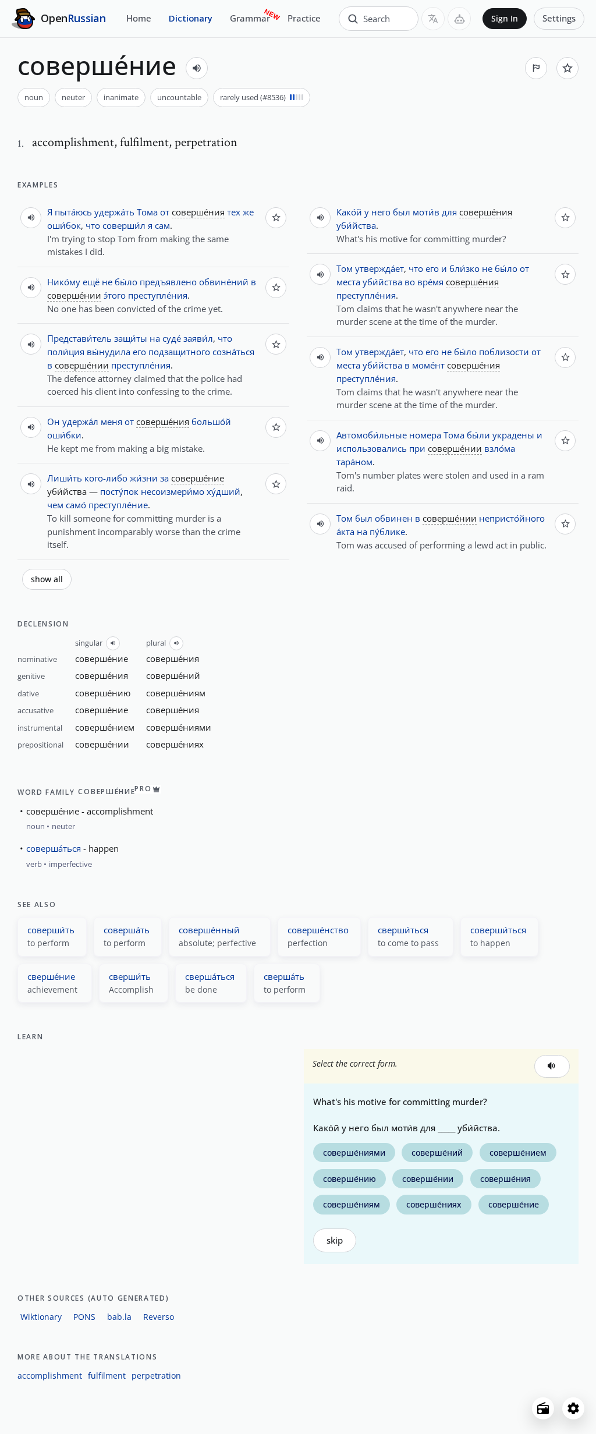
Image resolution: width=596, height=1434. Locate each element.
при (417, 448)
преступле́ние (118, 505)
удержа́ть (114, 212)
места (348, 282)
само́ (76, 505)
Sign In (504, 18)
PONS (84, 1316)
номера (425, 435)
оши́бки (64, 435)
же (248, 212)
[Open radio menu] (543, 1408)
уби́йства (356, 225)
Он (53, 421)
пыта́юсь (73, 212)
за (164, 478)
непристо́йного (512, 518)
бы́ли (478, 435)
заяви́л (198, 338)
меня (111, 421)
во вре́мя (424, 282)
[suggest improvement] (536, 68)
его (139, 351)
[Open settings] (573, 1408)
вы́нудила (108, 351)
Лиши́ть (64, 478)
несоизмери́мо (172, 491)
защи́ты (130, 338)
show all (47, 579)
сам (162, 225)
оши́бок (64, 225)
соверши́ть (50, 930)
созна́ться (233, 351)
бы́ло (126, 282)
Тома (147, 212)
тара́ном (354, 462)
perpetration (156, 1375)
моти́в (426, 212)
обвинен (394, 518)
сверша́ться (210, 976)
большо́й (211, 421)
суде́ (171, 338)
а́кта (345, 531)
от (164, 212)
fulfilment (107, 1375)
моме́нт (428, 365)
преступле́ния (157, 295)
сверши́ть (130, 976)
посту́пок (119, 491)
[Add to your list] (567, 68)
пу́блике (387, 531)
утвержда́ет (379, 268)
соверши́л (124, 225)
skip (335, 1240)
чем (55, 505)
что (93, 225)
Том (344, 268)
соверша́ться (53, 848)
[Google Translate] (433, 18)
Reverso (158, 1316)
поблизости (504, 351)
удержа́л (80, 421)
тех (233, 212)
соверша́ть (127, 930)
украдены (513, 435)
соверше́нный (209, 930)
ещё (91, 282)
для (449, 212)
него (381, 212)
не (107, 282)
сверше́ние (51, 976)
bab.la (119, 1316)
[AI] (459, 18)
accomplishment (49, 1375)
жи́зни (144, 478)
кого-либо (105, 478)
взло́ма (499, 448)
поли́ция (65, 351)
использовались (371, 448)
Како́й (349, 212)
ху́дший (223, 491)
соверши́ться (498, 930)
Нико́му (63, 282)
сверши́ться (403, 930)
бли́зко (464, 268)
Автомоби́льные (371, 435)
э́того (115, 295)
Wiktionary (41, 1316)
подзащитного (179, 351)
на (155, 338)
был (401, 212)
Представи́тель (79, 338)
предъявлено (168, 282)
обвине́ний (224, 282)
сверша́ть (284, 976)
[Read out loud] (197, 68)
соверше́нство (318, 930)
